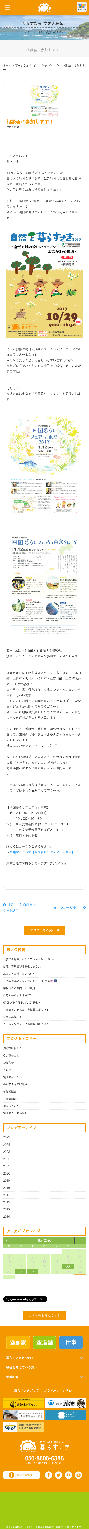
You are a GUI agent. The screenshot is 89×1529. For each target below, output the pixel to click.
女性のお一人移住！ (68, 907)
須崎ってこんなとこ (15, 1106)
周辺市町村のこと (14, 1048)
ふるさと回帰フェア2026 (18, 973)
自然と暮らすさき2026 (17, 995)
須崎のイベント (12, 1077)
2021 (6, 1166)
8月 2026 (44, 1240)
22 (68, 1266)
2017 (6, 1195)
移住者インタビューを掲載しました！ (26, 1009)
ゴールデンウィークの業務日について (26, 1024)
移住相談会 (10, 1091)
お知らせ (8, 1062)
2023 (6, 1151)
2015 (6, 1209)
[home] (44, 7)
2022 (6, 1159)
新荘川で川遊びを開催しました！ (23, 966)
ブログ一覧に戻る (42, 930)
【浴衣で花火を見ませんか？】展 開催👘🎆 (30, 981)
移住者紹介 (10, 1098)
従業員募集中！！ (14, 1016)
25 (21, 1271)
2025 (6, 1137)
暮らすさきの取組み (15, 1084)
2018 (6, 1187)
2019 (6, 1180)
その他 (7, 1070)
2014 (6, 1216)
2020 (6, 1173)
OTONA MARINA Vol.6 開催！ (22, 1002)
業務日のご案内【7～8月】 (19, 988)
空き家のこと (11, 1055)
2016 (6, 1202)
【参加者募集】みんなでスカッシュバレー (28, 959)
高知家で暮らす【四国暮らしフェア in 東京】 (42, 852)
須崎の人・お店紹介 (15, 1113)
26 (32, 1271)
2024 (6, 1144)
